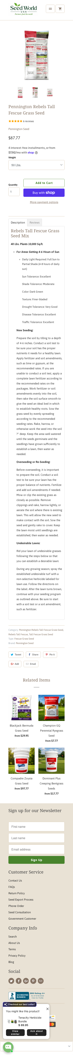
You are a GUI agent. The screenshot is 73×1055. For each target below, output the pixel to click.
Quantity (12, 184)
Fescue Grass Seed (24, 638)
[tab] (17, 222)
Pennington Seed (18, 129)
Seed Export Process (20, 899)
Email (33, 664)
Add (17, 664)
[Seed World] (23, 11)
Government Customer (22, 918)
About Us (14, 942)
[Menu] (50, 9)
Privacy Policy (16, 955)
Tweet (18, 654)
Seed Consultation (19, 912)
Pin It (52, 654)
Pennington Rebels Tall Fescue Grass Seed (41, 630)
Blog (11, 962)
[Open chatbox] (8, 1047)
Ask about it (36, 1032)
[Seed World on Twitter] (11, 981)
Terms (12, 949)
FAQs (11, 886)
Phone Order (16, 905)
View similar (15, 1032)
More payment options (44, 202)
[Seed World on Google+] (26, 981)
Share (35, 654)
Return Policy (16, 893)
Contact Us (15, 880)
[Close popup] (46, 1007)
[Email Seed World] (41, 981)
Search (12, 936)
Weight (12, 157)
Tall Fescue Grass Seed (41, 634)
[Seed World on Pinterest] (33, 981)
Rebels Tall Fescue (18, 634)
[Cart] (60, 9)
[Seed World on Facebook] (19, 981)
